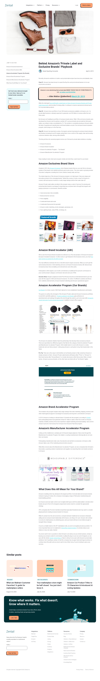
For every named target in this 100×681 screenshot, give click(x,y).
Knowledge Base (68, 662)
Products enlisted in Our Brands (65, 296)
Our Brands (42, 290)
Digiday (89, 417)
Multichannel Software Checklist (69, 647)
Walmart (33, 633)
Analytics (49, 649)
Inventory (49, 646)
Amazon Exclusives (55, 168)
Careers (82, 639)
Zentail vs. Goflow (68, 644)
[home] (9, 5)
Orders (49, 644)
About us (82, 636)
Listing (49, 639)
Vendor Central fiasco (55, 538)
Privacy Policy (79, 669)
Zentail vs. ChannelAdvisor (70, 639)
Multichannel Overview (52, 633)
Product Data (50, 636)
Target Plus (34, 636)
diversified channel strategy (69, 528)
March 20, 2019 (78, 96)
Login (76, 5)
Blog (65, 636)
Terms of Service (89, 669)
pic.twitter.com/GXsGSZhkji (67, 92)
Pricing (47, 5)
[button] (30, 5)
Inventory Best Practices (69, 653)
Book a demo (87, 5)
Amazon (33, 639)
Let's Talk (14, 618)
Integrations (50, 652)
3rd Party (33, 641)
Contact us (82, 641)
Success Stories (68, 633)
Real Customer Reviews (69, 650)
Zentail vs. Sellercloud (69, 641)
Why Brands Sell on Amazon (68, 656)
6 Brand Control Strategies (70, 659)
